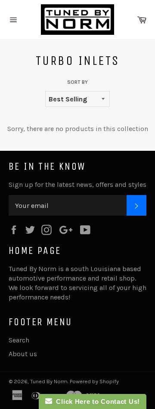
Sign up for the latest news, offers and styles (77, 184)
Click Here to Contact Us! (96, 401)
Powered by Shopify (94, 381)
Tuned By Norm (49, 381)
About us (23, 354)
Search (19, 340)
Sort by (77, 82)
